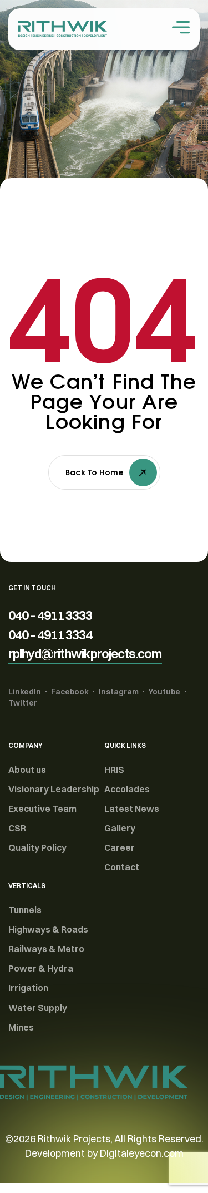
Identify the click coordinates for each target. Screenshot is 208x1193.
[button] (50, 615)
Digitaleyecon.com (142, 1153)
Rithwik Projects (74, 1138)
